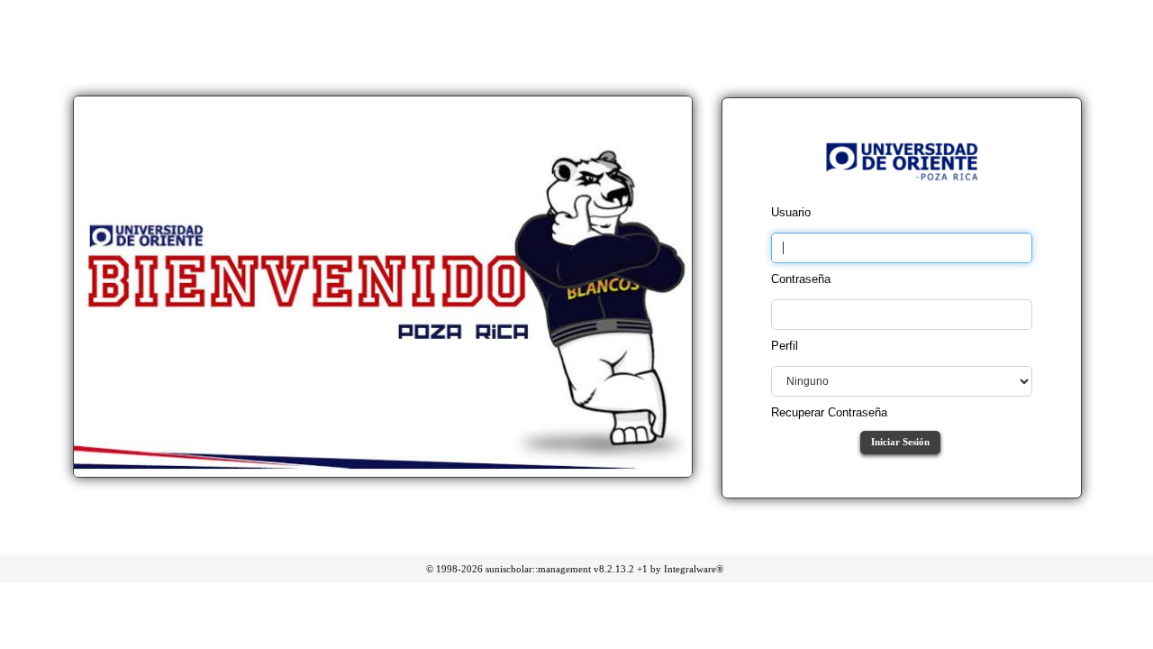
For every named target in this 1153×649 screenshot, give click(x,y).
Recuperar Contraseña (829, 412)
